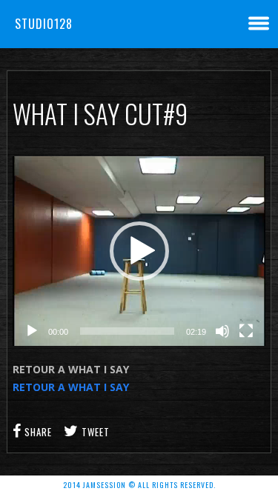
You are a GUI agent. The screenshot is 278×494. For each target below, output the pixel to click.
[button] (139, 251)
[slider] (127, 331)
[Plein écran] (246, 331)
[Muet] (222, 331)
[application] (139, 251)
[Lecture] (31, 331)
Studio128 (44, 24)
